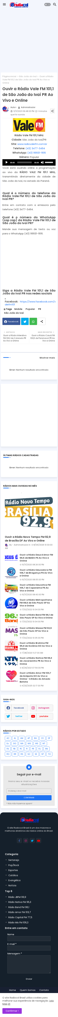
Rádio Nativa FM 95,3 (19, 902)
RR (15, 754)
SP (42, 754)
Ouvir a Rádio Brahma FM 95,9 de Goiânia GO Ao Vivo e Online (36, 646)
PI (27, 748)
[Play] (6, 162)
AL (15, 738)
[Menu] (4, 4)
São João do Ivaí (28, 76)
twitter (18, 716)
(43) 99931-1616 (36, 152)
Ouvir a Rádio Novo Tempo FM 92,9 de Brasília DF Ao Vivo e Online (28, 538)
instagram (43, 707)
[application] (29, 162)
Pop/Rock (13, 865)
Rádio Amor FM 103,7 (19, 912)
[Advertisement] (29, 41)
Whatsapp (33, 321)
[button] (47, 4)
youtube (43, 716)
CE (42, 738)
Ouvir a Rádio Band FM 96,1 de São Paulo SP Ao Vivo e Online (36, 616)
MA (21, 743)
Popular (30, 309)
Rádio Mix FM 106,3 (18, 922)
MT (44, 743)
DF (49, 738)
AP (29, 738)
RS (22, 754)
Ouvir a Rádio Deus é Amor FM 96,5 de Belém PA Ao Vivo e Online (36, 557)
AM (21, 738)
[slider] (49, 162)
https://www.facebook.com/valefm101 (30, 303)
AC (8, 738)
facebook (19, 707)
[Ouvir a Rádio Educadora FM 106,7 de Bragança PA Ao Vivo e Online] (11, 573)
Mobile (18, 309)
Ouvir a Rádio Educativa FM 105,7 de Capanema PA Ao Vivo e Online (35, 588)
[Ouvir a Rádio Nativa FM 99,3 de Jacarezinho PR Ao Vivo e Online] (11, 661)
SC (29, 754)
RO (8, 754)
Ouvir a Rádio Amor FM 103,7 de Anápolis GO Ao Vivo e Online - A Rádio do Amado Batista (35, 677)
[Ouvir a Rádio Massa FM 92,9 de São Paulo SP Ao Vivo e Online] (11, 631)
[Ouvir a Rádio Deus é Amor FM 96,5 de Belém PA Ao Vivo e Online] (11, 557)
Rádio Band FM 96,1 (18, 907)
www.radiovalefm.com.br (32, 144)
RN (46, 748)
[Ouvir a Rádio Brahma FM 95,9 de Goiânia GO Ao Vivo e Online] (11, 646)
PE (21, 748)
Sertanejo (13, 860)
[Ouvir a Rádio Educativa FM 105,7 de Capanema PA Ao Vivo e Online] (11, 587)
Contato (44, 990)
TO (49, 754)
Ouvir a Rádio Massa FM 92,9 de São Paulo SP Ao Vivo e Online (36, 631)
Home (12, 990)
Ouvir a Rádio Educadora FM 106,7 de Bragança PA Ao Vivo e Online (36, 573)
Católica (13, 875)
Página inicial (9, 76)
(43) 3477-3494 (35, 148)
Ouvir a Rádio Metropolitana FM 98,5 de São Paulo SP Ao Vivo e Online (36, 602)
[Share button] (42, 321)
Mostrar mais (47, 357)
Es (8, 743)
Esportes (13, 870)
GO (14, 743)
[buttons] (19, 840)
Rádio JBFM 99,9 (17, 897)
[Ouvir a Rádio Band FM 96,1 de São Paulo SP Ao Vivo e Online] (11, 617)
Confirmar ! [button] (12, 1010)
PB (14, 748)
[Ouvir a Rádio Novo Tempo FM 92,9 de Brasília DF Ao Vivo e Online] (29, 511)
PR (39, 309)
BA (35, 738)
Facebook (13, 321)
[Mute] (42, 162)
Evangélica (14, 880)
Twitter (25, 321)
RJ (40, 748)
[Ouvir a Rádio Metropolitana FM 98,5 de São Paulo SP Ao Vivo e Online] (11, 602)
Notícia (12, 885)
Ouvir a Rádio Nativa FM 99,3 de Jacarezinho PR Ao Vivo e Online (36, 661)
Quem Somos (27, 990)
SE (36, 754)
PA (8, 748)
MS (36, 743)
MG (29, 743)
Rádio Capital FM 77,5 (20, 917)
